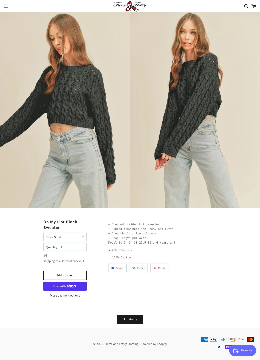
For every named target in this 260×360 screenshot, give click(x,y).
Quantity (51, 247)
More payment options (65, 295)
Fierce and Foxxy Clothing (122, 344)
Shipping (49, 261)
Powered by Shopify (154, 344)
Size (48, 237)
